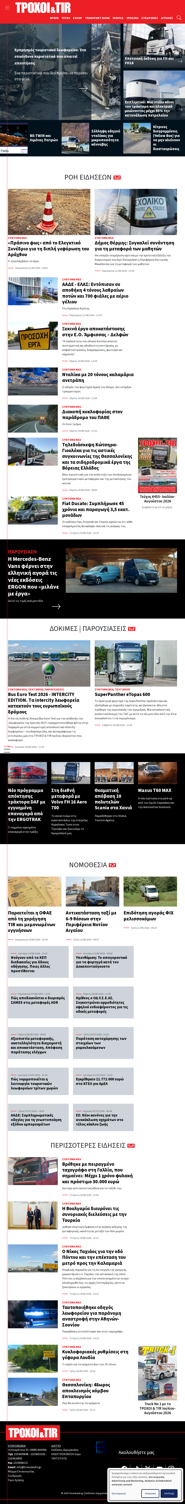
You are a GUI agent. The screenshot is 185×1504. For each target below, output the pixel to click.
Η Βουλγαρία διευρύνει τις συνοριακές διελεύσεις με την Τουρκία (94, 1214)
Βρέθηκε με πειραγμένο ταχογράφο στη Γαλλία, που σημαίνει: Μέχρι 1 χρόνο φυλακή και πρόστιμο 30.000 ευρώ (97, 1173)
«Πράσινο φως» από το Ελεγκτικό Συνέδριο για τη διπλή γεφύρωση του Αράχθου (48, 248)
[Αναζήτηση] (179, 18)
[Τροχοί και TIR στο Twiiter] (148, 1469)
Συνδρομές (15, 1476)
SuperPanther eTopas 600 (122, 694)
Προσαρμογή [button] (119, 1493)
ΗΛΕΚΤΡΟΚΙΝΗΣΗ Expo (66, 1454)
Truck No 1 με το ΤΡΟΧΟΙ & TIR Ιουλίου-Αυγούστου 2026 (157, 1408)
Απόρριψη (150, 1493)
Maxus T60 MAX (154, 790)
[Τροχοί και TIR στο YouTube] (159, 1469)
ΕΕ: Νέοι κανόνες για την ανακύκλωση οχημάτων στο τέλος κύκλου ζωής (99, 1120)
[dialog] (145, 1485)
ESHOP (77, 18)
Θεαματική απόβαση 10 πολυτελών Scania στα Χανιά (113, 799)
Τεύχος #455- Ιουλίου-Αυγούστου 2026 (157, 499)
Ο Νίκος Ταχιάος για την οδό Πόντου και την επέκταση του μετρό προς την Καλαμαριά (94, 1257)
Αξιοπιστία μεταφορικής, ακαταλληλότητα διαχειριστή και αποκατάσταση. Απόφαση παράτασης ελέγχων (36, 1045)
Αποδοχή (169, 1493)
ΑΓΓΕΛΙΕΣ (167, 18)
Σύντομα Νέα (17, 238)
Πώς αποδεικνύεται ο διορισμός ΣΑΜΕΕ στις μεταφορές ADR (38, 1000)
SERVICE (118, 18)
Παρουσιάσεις (54, 689)
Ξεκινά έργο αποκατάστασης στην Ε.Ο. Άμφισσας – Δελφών (95, 331)
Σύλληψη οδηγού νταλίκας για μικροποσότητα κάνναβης (105, 138)
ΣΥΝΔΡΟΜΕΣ (149, 18)
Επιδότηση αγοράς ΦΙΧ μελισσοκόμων (148, 915)
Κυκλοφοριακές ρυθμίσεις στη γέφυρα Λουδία (95, 1354)
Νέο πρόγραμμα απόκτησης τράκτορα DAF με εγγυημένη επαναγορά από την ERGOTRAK (26, 805)
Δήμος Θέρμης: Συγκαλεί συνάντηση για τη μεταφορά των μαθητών (134, 245)
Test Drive (35, 689)
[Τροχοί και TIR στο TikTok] (136, 1469)
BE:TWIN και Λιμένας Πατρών (44, 138)
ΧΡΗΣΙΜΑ (132, 18)
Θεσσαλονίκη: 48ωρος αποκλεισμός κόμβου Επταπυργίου (86, 1390)
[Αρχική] (44, 7)
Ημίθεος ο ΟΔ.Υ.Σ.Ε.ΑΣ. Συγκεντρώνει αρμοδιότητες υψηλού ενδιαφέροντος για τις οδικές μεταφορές (102, 1004)
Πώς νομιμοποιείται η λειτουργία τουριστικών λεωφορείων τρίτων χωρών (34, 1084)
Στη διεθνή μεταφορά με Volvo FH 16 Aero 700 (69, 799)
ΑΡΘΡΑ (54, 18)
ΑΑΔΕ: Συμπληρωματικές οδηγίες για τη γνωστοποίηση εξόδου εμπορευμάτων (36, 1120)
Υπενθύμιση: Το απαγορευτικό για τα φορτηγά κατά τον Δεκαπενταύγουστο (101, 962)
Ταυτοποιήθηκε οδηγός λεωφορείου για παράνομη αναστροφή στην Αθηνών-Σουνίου (91, 1316)
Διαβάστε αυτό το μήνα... (157, 507)
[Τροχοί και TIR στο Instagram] (171, 1469)
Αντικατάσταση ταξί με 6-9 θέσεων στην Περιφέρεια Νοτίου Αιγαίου (91, 921)
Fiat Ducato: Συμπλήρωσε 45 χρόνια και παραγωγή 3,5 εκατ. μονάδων (96, 509)
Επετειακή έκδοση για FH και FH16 (149, 60)
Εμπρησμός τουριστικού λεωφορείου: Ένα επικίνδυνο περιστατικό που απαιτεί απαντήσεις (50, 56)
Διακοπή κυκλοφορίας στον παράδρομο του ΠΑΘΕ (92, 414)
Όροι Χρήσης (16, 1480)
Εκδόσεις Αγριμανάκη (64, 1450)
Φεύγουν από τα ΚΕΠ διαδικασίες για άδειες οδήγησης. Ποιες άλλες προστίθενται (30, 964)
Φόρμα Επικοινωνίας (21, 1472)
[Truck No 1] (157, 1373)
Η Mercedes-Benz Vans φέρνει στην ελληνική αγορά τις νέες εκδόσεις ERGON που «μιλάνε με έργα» (33, 576)
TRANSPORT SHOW (97, 18)
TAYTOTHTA (59, 1459)
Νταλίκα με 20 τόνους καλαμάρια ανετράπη (98, 377)
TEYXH (65, 18)
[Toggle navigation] (7, 7)
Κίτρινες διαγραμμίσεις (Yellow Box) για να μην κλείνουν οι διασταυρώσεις (166, 138)
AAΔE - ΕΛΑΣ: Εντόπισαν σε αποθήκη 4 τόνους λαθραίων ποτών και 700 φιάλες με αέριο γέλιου (95, 293)
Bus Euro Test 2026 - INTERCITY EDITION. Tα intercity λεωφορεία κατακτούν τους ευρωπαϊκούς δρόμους (43, 703)
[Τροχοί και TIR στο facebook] (124, 1469)
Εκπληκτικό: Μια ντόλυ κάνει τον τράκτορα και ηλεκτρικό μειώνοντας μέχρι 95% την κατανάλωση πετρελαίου (149, 109)
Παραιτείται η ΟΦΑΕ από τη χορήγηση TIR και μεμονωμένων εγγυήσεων (31, 921)
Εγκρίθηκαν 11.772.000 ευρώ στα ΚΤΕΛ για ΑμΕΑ (100, 1081)
